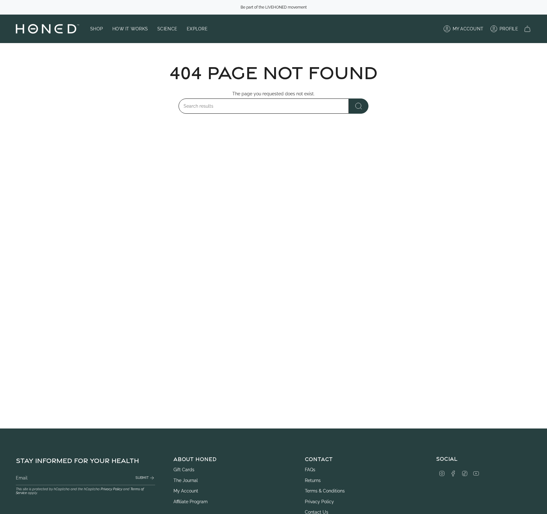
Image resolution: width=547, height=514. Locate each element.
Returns (313, 480)
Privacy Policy (111, 489)
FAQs (310, 469)
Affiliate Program (190, 501)
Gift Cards (183, 469)
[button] (96, 28)
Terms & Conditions (325, 490)
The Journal (185, 480)
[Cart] (527, 28)
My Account (185, 490)
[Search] (358, 106)
